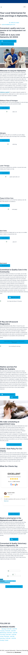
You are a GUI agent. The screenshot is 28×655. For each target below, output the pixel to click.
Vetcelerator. (18, 652)
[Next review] (26, 499)
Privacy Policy (15, 645)
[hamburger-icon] (24, 7)
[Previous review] (1, 499)
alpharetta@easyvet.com (9, 579)
